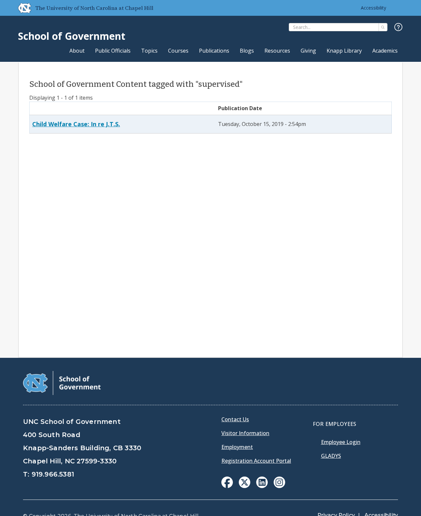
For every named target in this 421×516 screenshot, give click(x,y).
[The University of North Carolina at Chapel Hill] (22, 8)
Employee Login (340, 442)
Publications (214, 50)
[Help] (398, 27)
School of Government (71, 36)
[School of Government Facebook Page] (227, 486)
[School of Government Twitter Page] (244, 486)
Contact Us (235, 419)
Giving (308, 50)
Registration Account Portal (256, 460)
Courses (178, 50)
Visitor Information (245, 433)
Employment (237, 447)
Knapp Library (344, 50)
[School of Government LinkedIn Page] (262, 486)
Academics (385, 50)
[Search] (383, 27)
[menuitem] (227, 482)
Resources (277, 50)
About (77, 50)
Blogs (247, 50)
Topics (149, 50)
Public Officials (113, 50)
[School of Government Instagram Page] (279, 486)
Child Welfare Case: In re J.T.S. (76, 124)
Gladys (331, 455)
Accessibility (373, 8)
